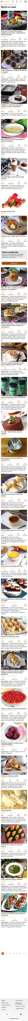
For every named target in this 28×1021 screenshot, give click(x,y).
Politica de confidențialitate (19, 1003)
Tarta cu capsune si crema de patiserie (13, 708)
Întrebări (4, 1007)
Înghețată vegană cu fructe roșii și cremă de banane (12, 743)
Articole (4, 1009)
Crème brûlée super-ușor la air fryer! (13, 530)
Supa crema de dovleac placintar (11, 566)
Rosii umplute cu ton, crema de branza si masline (13, 599)
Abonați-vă (14, 263)
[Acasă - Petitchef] (1, 4)
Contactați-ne (19, 1000)
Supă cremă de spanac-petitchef (12, 879)
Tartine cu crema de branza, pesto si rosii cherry (13, 914)
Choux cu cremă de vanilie (9, 776)
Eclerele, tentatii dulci (8, 211)
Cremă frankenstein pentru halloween (13, 397)
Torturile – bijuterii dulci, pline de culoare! (11, 432)
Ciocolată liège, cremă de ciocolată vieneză (12, 177)
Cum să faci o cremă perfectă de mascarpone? (11, 459)
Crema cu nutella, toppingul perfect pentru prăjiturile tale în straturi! (12, 363)
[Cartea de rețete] (12, 1)
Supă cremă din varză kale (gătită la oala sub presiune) (12, 140)
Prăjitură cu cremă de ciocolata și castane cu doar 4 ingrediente (12, 105)
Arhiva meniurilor (6, 1005)
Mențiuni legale (19, 1008)
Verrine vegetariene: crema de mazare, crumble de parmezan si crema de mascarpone (13, 325)
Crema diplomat (6, 810)
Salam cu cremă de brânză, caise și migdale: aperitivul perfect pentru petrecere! (12, 672)
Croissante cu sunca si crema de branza (11, 845)
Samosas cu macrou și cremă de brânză (11, 495)
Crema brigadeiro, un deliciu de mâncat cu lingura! (14, 71)
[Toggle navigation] (25, 2)
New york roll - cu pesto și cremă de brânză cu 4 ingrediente (13, 288)
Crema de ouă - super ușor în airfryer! (13, 236)
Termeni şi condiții (20, 1006)
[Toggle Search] (21, 1)
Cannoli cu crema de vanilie (10, 636)
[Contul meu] (16, 1)
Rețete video (5, 1002)
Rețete (3, 1000)
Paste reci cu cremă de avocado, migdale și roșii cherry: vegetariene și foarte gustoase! (13, 32)
